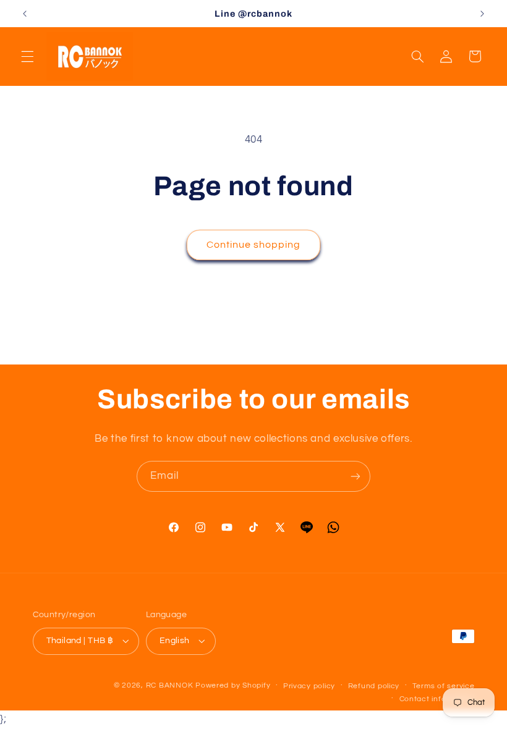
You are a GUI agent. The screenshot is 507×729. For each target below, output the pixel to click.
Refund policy (374, 686)
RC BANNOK (170, 685)
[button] (27, 56)
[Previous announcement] (24, 13)
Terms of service (443, 686)
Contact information (437, 699)
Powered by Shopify (232, 685)
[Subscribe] (355, 476)
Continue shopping (254, 245)
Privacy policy (309, 686)
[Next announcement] (482, 13)
